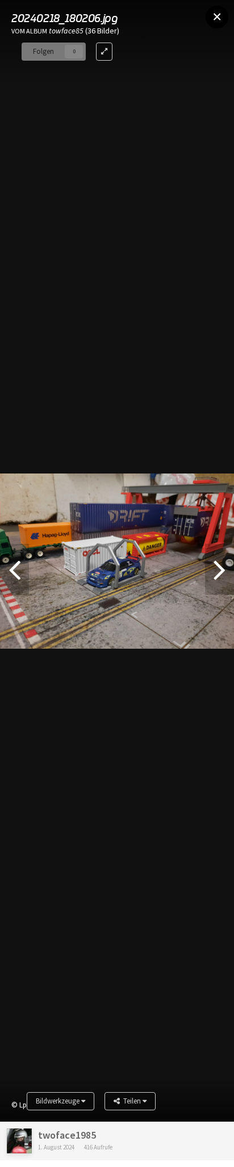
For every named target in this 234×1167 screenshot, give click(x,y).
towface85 (66, 31)
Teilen (131, 1101)
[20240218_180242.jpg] (219, 569)
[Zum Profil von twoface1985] (19, 1140)
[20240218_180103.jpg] (14, 569)
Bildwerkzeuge (58, 1101)
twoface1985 (67, 1134)
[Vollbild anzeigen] (104, 52)
